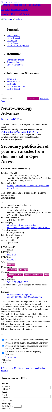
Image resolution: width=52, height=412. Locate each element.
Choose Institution (15, 65)
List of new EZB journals (18, 45)
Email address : (6, 396)
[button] (21, 129)
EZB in (13, 89)
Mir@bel (18, 282)
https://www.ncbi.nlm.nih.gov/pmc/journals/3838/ (28, 227)
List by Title (12, 40)
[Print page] (7, 19)
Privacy (4, 370)
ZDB (25, 282)
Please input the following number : (7, 406)
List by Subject (13, 38)
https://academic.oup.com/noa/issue (22, 225)
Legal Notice (39, 368)
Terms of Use (12, 79)
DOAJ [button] (16, 119)
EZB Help (11, 84)
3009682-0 (11, 260)
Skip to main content (10, 2)
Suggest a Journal (14, 62)
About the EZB (13, 81)
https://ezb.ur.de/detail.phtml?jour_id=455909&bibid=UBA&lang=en (24, 295)
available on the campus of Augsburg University (26, 343)
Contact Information (15, 60)
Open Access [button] (7, 119)
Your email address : (6, 387)
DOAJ (10, 282)
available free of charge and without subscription (26, 339)
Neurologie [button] (12, 270)
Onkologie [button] (23, 270)
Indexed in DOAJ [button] (15, 275)
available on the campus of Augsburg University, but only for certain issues (26, 347)
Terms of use (11, 357)
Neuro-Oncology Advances (16, 111)
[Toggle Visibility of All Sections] (21, 119)
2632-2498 (11, 255)
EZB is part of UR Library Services (16, 368)
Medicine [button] (11, 265)
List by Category (14, 43)
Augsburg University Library (15, 9)
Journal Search (13, 35)
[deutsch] (17, 19)
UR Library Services (16, 86)
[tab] (26, 129)
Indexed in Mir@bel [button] (33, 275)
